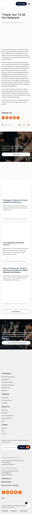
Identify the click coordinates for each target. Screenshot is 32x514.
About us (4, 428)
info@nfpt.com (6, 478)
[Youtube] (14, 117)
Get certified (5, 379)
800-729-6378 (6, 482)
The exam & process (7, 382)
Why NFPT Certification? (8, 377)
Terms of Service (24, 510)
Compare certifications (8, 385)
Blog (3, 421)
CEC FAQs (4, 403)
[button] (19, 125)
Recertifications (6, 387)
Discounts (4, 390)
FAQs (3, 431)
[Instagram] (10, 117)
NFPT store (5, 410)
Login (3, 498)
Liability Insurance (6, 418)
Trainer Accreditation (7, 415)
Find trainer (5, 413)
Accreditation (5, 510)
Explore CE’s (5, 397)
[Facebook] (3, 117)
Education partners (7, 400)
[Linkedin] (6, 117)
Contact (4, 433)
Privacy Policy (14, 510)
